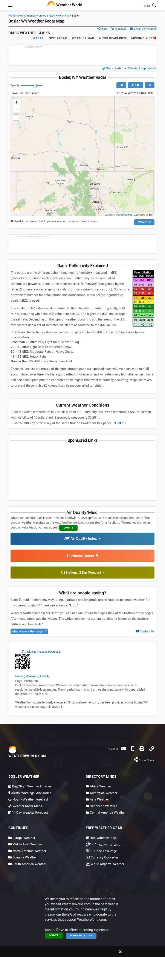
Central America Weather (107, 812)
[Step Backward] (121, 85)
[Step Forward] (149, 85)
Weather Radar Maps (27, 806)
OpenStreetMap (124, 214)
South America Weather (29, 864)
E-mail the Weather (145, 28)
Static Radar (114, 68)
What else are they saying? (29, 631)
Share (103, 28)
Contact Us (146, 631)
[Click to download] (22, 661)
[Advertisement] (82, 55)
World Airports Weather (107, 864)
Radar (38, 38)
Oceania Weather (24, 857)
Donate (54, 935)
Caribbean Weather (103, 806)
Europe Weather (23, 838)
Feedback (120, 28)
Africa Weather (100, 786)
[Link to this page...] (152, 748)
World (11, 15)
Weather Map (83, 38)
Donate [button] (68, 527)
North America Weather (29, 851)
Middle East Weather (27, 844)
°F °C (120, 423)
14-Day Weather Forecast (29, 812)
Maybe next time (81, 935)
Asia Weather (99, 799)
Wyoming (63, 15)
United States (46, 15)
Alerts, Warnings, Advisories (30, 793)
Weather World (68, 5)
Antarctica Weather (103, 793)
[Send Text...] (133, 748)
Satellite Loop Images (141, 68)
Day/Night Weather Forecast (32, 786)
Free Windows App (102, 838)
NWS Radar (58, 38)
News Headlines (112, 38)
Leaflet (108, 214)
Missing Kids (142, 38)
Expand (143, 222)
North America (27, 15)
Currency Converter (104, 857)
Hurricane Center (81, 556)
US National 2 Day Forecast (82, 572)
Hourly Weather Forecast (30, 799)
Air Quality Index (84, 538)
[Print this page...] (142, 748)
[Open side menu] (10, 5)
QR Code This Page (103, 851)
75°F (107, 844)
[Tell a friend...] (124, 748)
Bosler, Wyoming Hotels (32, 676)
